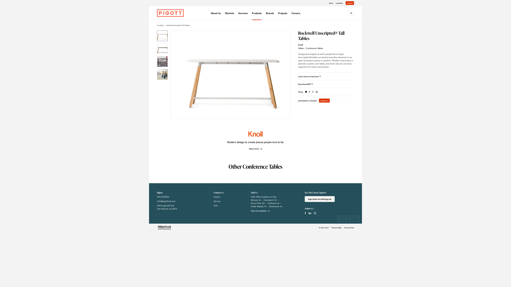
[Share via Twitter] (313, 92)
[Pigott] (170, 13)
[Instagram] (315, 213)
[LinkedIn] (310, 213)
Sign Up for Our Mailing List (319, 199)
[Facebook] (305, 213)
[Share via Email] (306, 91)
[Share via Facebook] (309, 92)
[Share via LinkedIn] (317, 92)
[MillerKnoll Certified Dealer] (164, 228)
